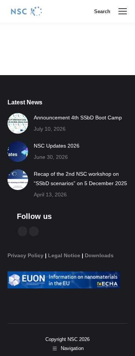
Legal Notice (64, 255)
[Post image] (18, 123)
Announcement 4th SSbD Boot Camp (78, 118)
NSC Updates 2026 (57, 146)
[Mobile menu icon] (123, 11)
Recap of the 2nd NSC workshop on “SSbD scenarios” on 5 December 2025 (80, 178)
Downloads (99, 255)
